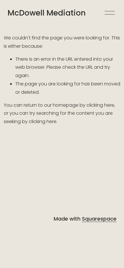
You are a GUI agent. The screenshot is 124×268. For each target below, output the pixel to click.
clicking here (100, 105)
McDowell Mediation (46, 12)
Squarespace (99, 218)
